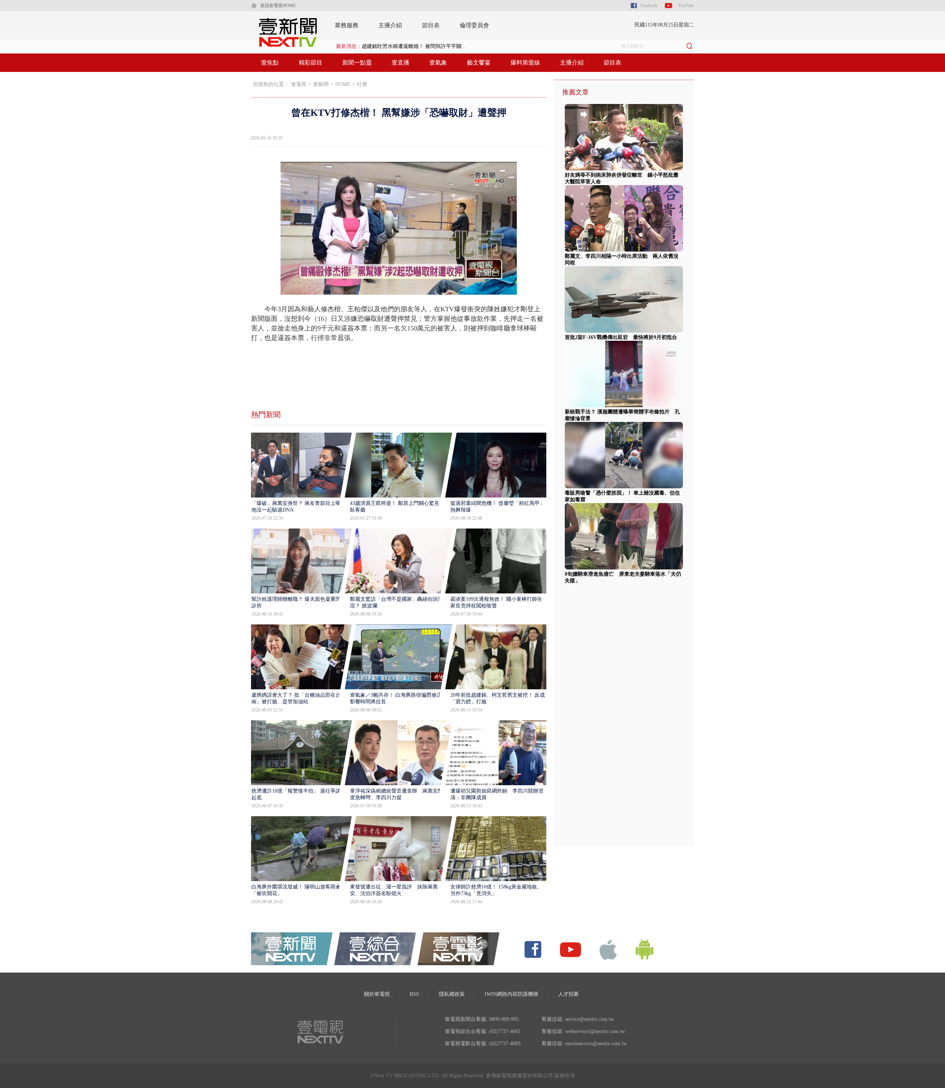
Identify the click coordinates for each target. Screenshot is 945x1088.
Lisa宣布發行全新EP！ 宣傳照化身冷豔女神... (413, 46)
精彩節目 (310, 62)
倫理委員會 (474, 25)
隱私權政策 (452, 994)
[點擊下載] (608, 949)
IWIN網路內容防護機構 (511, 994)
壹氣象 (438, 62)
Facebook (648, 5)
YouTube (686, 5)
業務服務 (346, 25)
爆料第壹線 (525, 62)
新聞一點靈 (357, 62)
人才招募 (568, 994)
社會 (362, 84)
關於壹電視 (377, 994)
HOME (342, 84)
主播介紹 (390, 25)
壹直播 (400, 62)
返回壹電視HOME (278, 5)
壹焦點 (270, 62)
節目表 (431, 25)
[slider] (398, 289)
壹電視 (298, 84)
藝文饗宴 (479, 62)
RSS (414, 994)
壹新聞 (321, 84)
